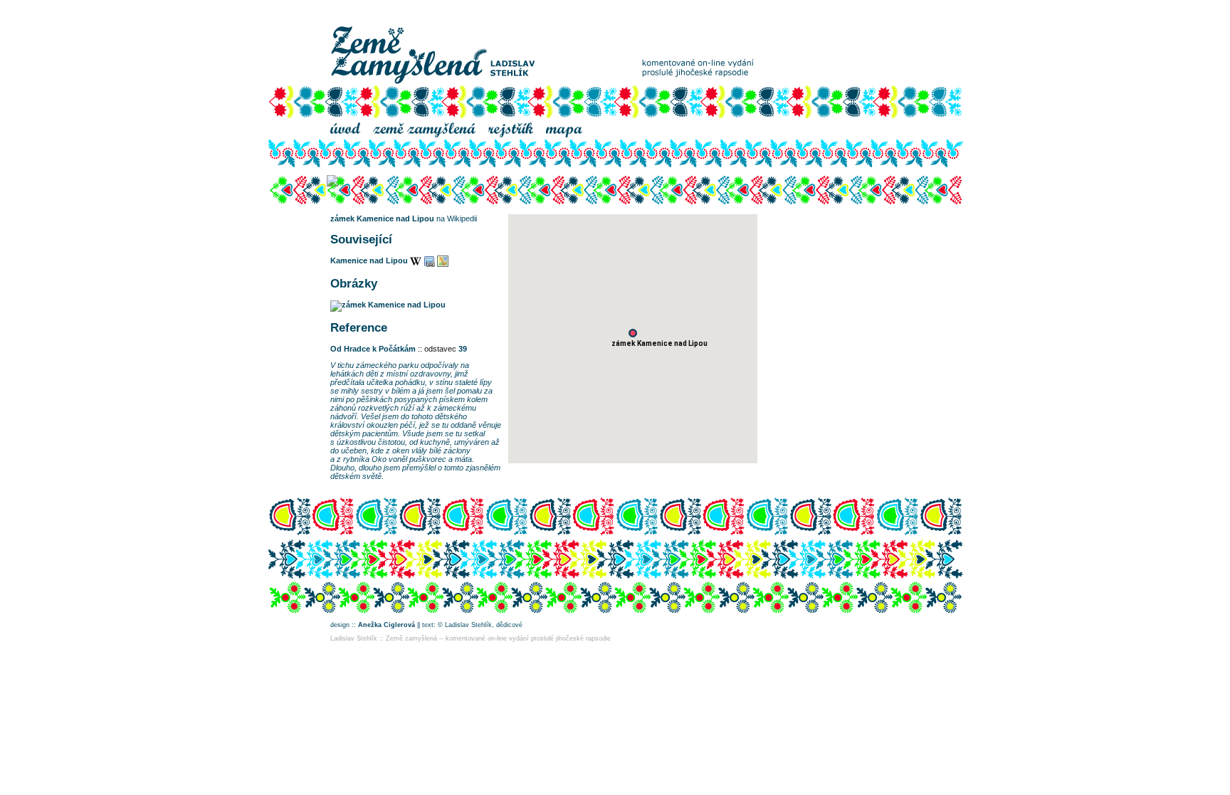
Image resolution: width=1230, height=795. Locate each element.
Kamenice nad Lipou (369, 260)
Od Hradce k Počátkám (373, 348)
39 (462, 348)
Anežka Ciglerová (386, 624)
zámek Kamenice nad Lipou (382, 218)
